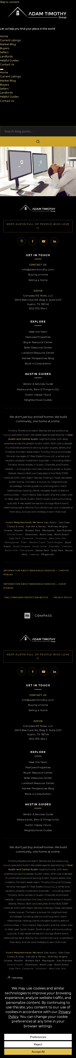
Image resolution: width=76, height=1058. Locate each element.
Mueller (18, 530)
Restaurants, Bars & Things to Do (38, 389)
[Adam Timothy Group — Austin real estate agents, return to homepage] (38, 209)
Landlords (6, 56)
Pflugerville (47, 554)
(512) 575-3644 (38, 308)
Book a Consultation (38, 363)
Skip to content (9, 2)
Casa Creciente (45, 469)
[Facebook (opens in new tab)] (32, 241)
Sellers (4, 52)
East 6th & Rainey (36, 526)
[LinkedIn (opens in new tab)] (54, 241)
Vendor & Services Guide (38, 383)
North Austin (61, 534)
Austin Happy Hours (38, 394)
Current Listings (10, 40)
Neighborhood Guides (38, 399)
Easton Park (42, 550)
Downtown (31, 534)
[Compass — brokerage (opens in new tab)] (38, 616)
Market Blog (8, 44)
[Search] (38, 141)
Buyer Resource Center (38, 342)
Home (4, 36)
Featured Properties (38, 337)
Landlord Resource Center (38, 352)
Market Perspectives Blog (38, 358)
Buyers (4, 48)
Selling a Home (38, 280)
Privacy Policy (63, 597)
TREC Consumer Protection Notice (26, 597)
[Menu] (1, 69)
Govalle (8, 530)
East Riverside (64, 530)
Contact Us (7, 64)
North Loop (46, 534)
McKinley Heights (57, 526)
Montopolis (48, 530)
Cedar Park (57, 550)
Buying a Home (38, 274)
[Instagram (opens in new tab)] (22, 241)
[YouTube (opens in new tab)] (43, 241)
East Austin (50, 522)
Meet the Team (38, 331)
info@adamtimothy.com (38, 269)
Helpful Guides (9, 60)
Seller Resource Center (38, 347)
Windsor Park (32, 530)
